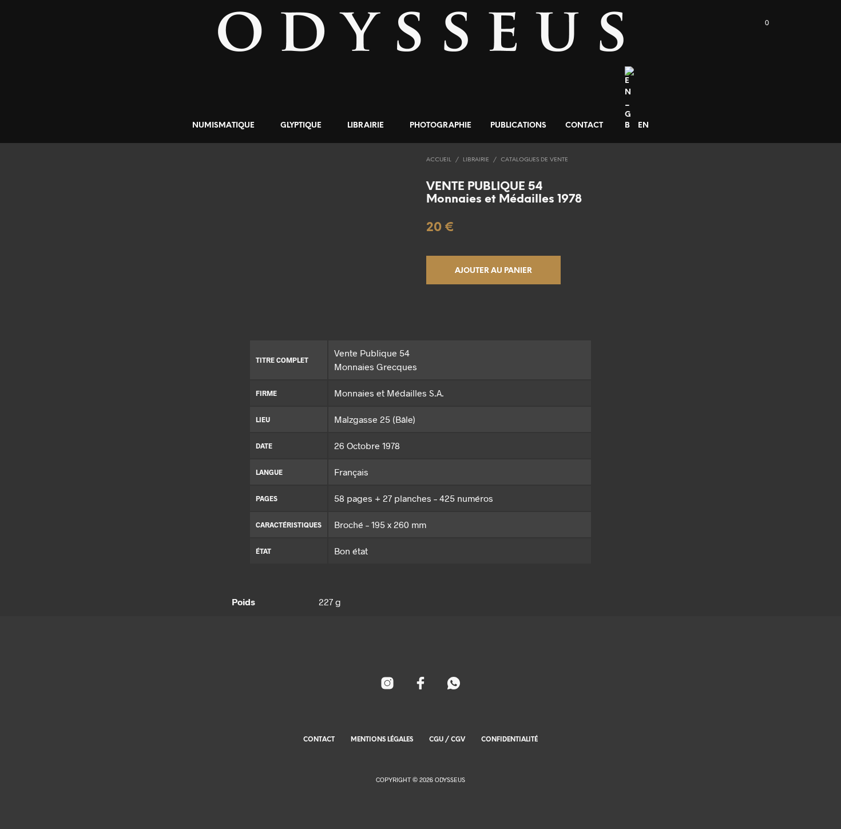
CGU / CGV (447, 739)
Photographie (440, 125)
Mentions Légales (382, 739)
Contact (584, 125)
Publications (518, 125)
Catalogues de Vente (534, 160)
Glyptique (301, 125)
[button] (760, 23)
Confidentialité (509, 739)
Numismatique (223, 125)
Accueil (438, 160)
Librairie (365, 125)
